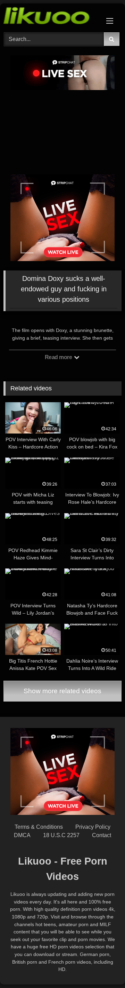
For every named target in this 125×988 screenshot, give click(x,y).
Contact (101, 835)
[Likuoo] (51, 17)
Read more (59, 357)
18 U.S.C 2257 (61, 835)
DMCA (22, 835)
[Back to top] (103, 967)
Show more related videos (62, 691)
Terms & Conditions (39, 827)
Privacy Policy (92, 827)
